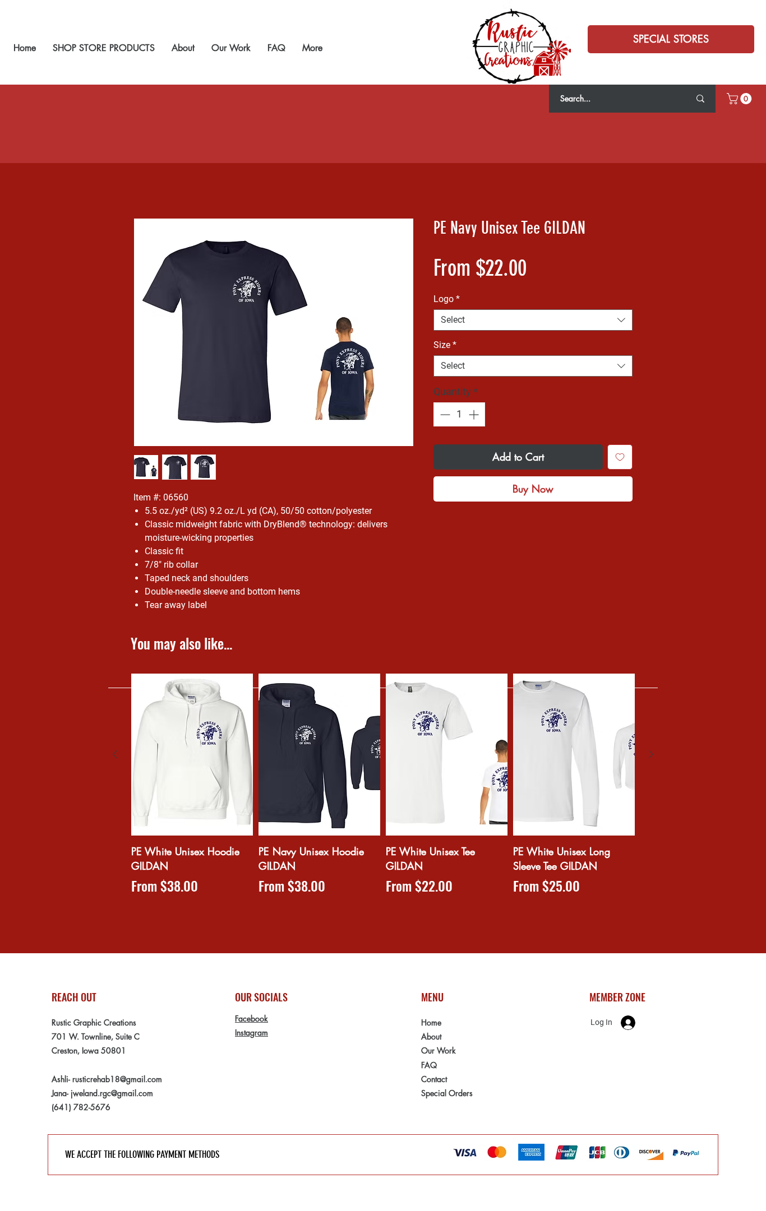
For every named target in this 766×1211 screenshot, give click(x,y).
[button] (671, 39)
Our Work (438, 1050)
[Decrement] (444, 414)
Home (431, 1022)
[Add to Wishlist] (620, 457)
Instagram (251, 1032)
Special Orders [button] (447, 1093)
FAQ (429, 1065)
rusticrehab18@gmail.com (117, 1079)
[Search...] (700, 99)
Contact (434, 1079)
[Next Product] (651, 754)
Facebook (251, 1018)
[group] (383, 791)
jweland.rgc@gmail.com (112, 1093)
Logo (446, 299)
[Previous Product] (115, 754)
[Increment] (474, 414)
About (431, 1036)
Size (444, 345)
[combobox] (533, 320)
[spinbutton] (459, 414)
